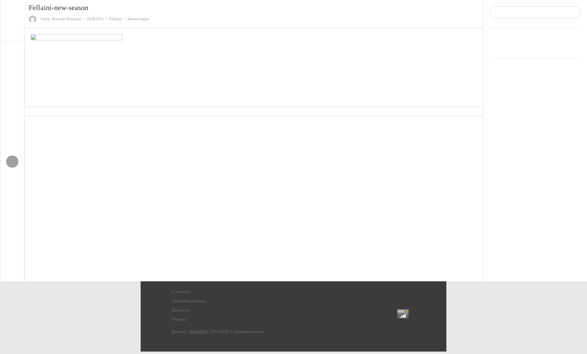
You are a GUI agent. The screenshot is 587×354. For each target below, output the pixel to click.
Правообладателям (188, 301)
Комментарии (138, 19)
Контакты (180, 310)
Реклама (179, 319)
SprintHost (198, 331)
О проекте (181, 292)
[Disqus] (254, 198)
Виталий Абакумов (66, 19)
